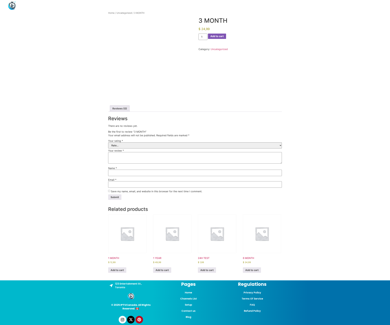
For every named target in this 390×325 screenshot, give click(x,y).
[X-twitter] (131, 319)
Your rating (115, 141)
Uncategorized (124, 13)
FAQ (252, 305)
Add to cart (217, 36)
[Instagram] (122, 319)
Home (250, 5)
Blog (316, 5)
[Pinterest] (139, 319)
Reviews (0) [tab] (119, 108)
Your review (116, 150)
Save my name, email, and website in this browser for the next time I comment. (156, 191)
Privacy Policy (252, 292)
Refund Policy (252, 311)
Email (112, 180)
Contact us (301, 5)
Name (112, 168)
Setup (285, 5)
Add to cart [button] (117, 270)
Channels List (268, 5)
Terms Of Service (252, 298)
